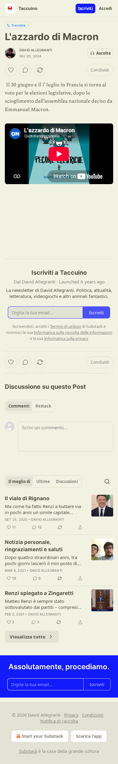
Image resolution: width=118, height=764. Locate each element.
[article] (59, 513)
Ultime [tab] (43, 481)
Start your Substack (42, 736)
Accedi (105, 8)
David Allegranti (35, 50)
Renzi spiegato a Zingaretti (39, 593)
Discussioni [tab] (67, 481)
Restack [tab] (43, 406)
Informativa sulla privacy (66, 338)
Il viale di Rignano (27, 498)
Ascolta (103, 53)
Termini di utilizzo (65, 326)
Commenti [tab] (18, 406)
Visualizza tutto (27, 637)
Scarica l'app (89, 736)
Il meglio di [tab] (19, 481)
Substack (28, 751)
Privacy (71, 715)
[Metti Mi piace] (11, 70)
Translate (18, 25)
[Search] (107, 481)
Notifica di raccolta (59, 721)
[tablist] (30, 406)
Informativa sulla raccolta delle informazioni (73, 332)
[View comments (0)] (25, 70)
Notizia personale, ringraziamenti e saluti (34, 545)
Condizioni (92, 715)
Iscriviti (85, 8)
